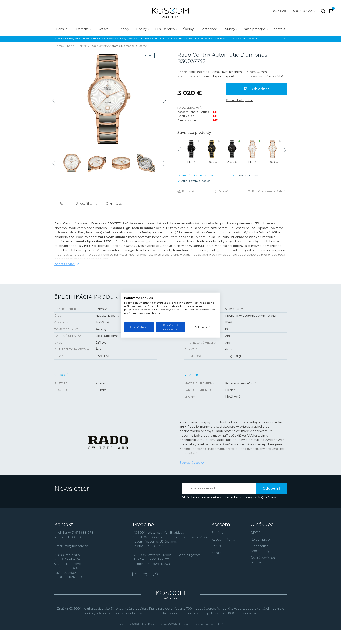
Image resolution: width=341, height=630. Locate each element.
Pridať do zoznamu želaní (268, 191)
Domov (59, 45)
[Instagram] (134, 574)
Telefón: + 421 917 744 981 (151, 546)
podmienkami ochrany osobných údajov (249, 497)
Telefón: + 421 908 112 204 (151, 564)
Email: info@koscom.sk (71, 546)
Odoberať (271, 488)
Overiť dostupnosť (239, 100)
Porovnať (188, 191)
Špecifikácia (86, 203)
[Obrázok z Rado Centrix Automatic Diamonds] (109, 99)
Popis (63, 203)
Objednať (260, 89)
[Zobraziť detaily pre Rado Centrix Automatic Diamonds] (191, 149)
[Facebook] (145, 574)
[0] (331, 11)
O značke (113, 203)
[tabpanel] (109, 99)
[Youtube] (155, 574)
